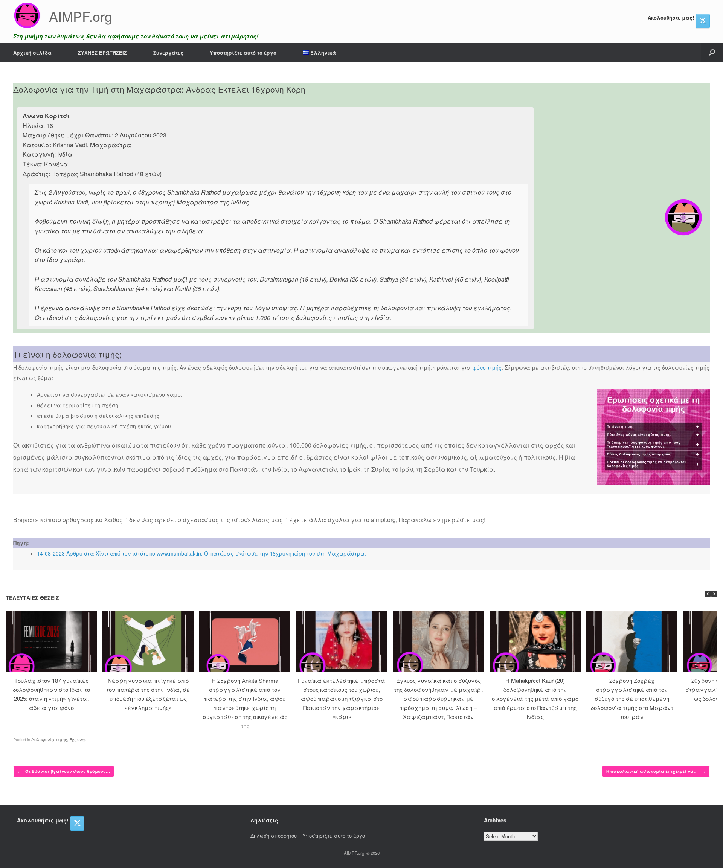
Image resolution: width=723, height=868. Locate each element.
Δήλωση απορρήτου (273, 835)
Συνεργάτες (168, 52)
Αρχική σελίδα (32, 52)
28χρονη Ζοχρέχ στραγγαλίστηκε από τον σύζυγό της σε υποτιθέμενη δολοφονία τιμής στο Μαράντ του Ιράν (632, 698)
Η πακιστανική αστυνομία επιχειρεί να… (656, 771)
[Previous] (708, 594)
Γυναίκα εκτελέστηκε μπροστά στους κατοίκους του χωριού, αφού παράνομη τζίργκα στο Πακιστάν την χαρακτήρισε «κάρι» (341, 698)
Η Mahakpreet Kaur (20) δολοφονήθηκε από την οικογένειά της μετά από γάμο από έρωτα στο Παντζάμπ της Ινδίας (535, 698)
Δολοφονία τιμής (49, 739)
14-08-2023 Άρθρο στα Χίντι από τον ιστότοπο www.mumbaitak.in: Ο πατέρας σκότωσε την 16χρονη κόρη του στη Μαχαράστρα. (201, 553)
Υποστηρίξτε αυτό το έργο (243, 52)
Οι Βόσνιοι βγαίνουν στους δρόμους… (63, 771)
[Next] (714, 594)
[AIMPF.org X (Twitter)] (703, 21)
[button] (712, 52)
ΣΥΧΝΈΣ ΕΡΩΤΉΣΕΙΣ (102, 52)
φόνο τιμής (487, 367)
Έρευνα (77, 739)
